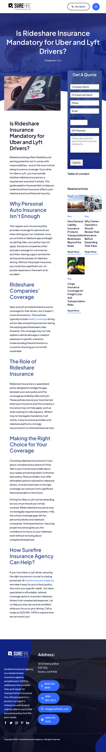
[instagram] (16, 722)
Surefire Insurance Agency (39, 580)
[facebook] (5, 722)
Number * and (77, 117)
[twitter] (11, 722)
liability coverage (37, 319)
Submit (76, 162)
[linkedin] (27, 722)
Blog (59, 60)
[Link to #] (96, 6)
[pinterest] (22, 722)
